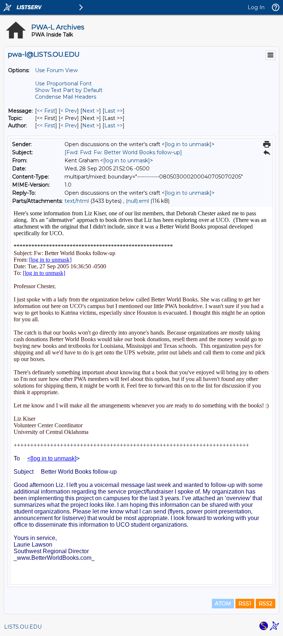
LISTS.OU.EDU (23, 626)
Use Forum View (56, 70)
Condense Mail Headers (65, 96)
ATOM (223, 603)
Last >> (113, 110)
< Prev (68, 110)
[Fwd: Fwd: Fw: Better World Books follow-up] (123, 152)
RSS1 (244, 603)
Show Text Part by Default (68, 90)
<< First (46, 110)
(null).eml (137, 201)
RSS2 (265, 603)
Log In (256, 7)
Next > (90, 110)
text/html (76, 201)
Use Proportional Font (63, 83)
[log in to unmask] (188, 144)
